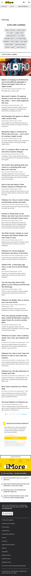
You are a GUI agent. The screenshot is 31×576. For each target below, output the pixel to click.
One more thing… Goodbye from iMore (15, 473)
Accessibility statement (8, 534)
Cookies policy (5, 530)
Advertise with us (6, 555)
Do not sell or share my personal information (14, 565)
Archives (24, 414)
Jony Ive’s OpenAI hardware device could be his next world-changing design (15, 496)
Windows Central (6, 562)
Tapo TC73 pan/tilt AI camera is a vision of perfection (15, 478)
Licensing (4, 541)
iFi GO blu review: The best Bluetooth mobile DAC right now (14, 490)
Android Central (6, 558)
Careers (4, 537)
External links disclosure (8, 544)
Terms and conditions (8, 520)
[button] (29, 2)
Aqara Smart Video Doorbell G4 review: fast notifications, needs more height (16, 484)
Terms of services (19, 440)
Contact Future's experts (8, 523)
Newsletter (5, 551)
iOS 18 (12, 6)
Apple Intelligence (23, 6)
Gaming (3, 59)
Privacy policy (5, 527)
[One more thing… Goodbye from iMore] (15, 467)
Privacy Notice (21, 442)
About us (4, 548)
